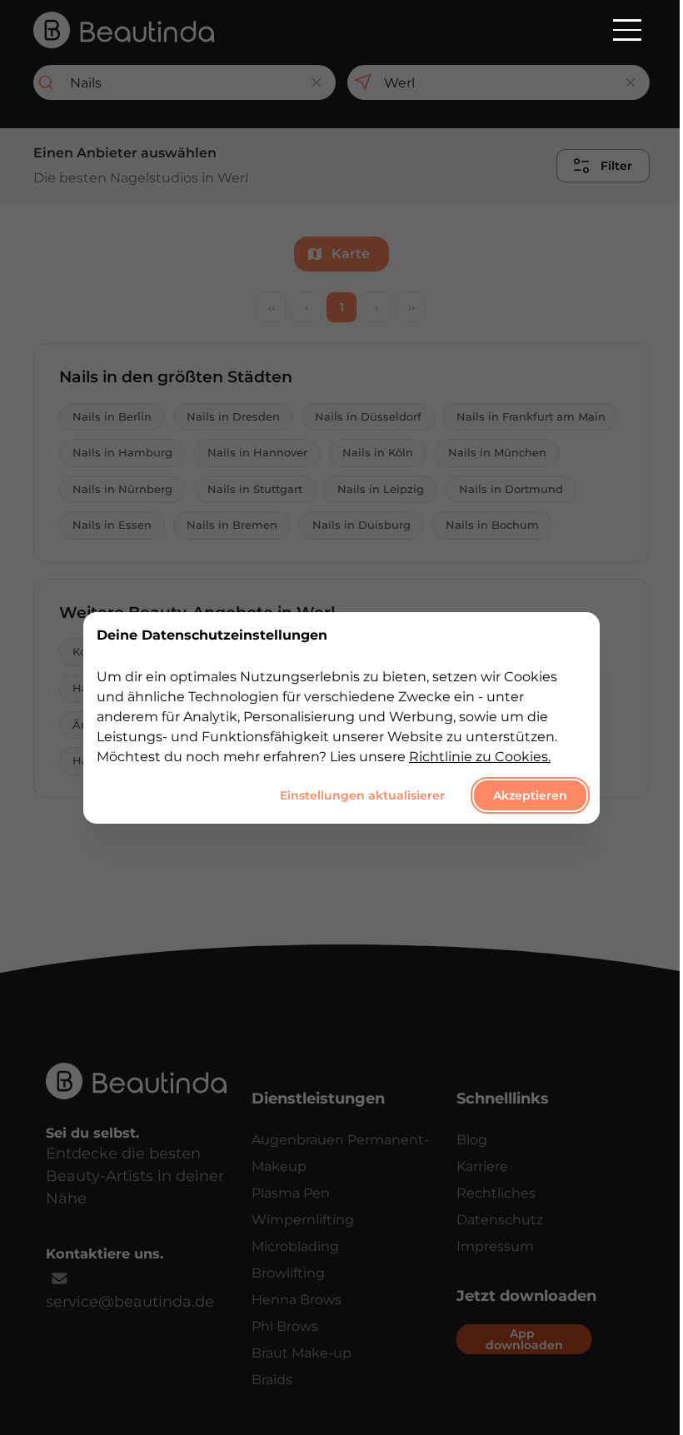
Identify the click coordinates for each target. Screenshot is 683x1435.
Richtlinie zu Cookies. (480, 756)
